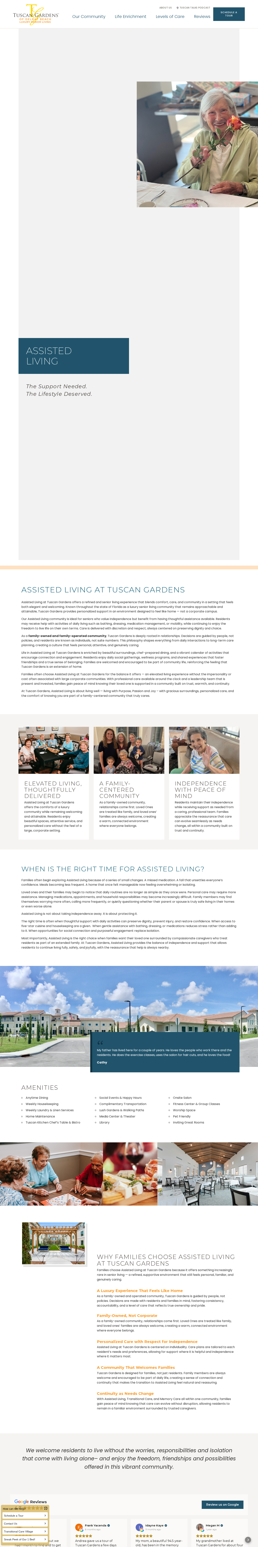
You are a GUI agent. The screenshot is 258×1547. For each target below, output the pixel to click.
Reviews (202, 16)
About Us (165, 7)
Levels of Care (170, 16)
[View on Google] (79, 1527)
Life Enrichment (130, 16)
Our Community (88, 16)
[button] (229, 14)
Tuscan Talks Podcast (195, 7)
